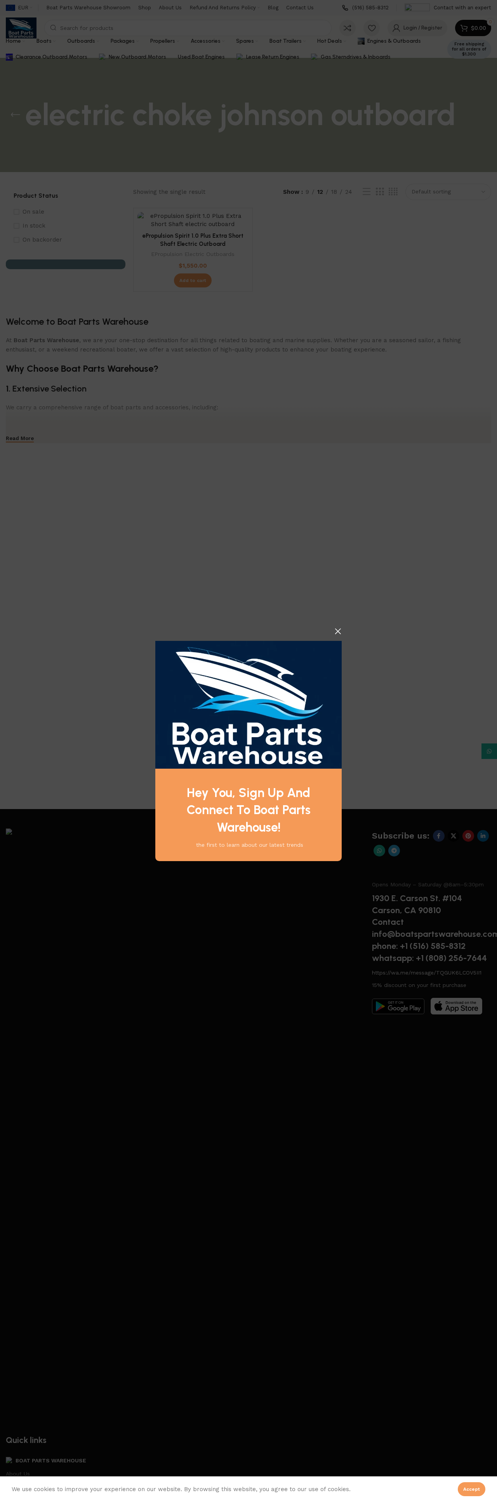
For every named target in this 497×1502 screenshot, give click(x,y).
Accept (471, 1489)
